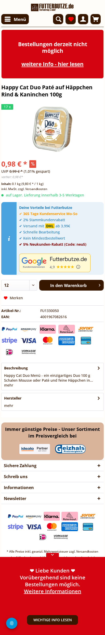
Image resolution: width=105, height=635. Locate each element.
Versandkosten (87, 551)
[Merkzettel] (70, 19)
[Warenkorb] (95, 19)
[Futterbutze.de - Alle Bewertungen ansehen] (60, 263)
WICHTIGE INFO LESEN (52, 619)
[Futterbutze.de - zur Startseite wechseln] (52, 5)
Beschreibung (16, 368)
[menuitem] (15, 19)
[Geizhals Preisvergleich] (70, 449)
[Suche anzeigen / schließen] (58, 19)
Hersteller (12, 398)
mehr (8, 385)
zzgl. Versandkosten (32, 189)
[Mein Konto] (83, 19)
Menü (20, 19)
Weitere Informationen (52, 591)
